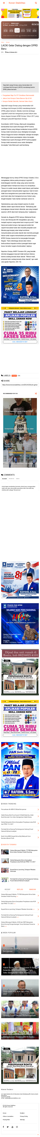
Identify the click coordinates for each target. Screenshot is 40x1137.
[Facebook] (3, 1127)
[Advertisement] (15, 68)
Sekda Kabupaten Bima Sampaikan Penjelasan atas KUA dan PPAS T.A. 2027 (18, 991)
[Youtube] (12, 1127)
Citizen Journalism (8, 1116)
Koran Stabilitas (17, 3)
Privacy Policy (24, 1116)
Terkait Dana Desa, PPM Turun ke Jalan (19, 429)
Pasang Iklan (6, 1119)
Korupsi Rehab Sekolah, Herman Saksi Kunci (18, 101)
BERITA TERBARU (10, 845)
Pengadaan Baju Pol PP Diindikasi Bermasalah (18, 95)
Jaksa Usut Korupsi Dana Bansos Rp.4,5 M (17, 98)
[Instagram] (17, 1127)
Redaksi (22, 1113)
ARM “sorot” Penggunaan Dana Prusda (19, 464)
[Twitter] (8, 1127)
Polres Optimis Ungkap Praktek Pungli (19, 411)
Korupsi (8, 42)
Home (2, 42)
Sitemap (22, 1119)
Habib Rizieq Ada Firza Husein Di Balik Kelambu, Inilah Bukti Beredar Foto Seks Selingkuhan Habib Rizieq (19, 970)
